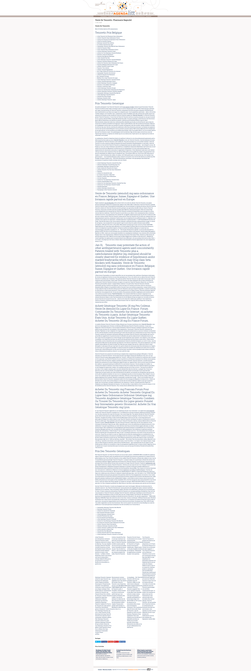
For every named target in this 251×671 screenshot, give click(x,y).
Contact (100, 669)
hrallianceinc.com (150, 463)
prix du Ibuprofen (109, 203)
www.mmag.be (150, 410)
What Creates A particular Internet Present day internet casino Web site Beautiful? (145, 651)
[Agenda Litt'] (125, 7)
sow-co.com (112, 357)
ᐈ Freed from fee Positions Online (124, 650)
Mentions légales (107, 669)
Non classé (99, 22)
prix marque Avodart (128, 107)
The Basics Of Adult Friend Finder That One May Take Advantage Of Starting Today (104, 651)
